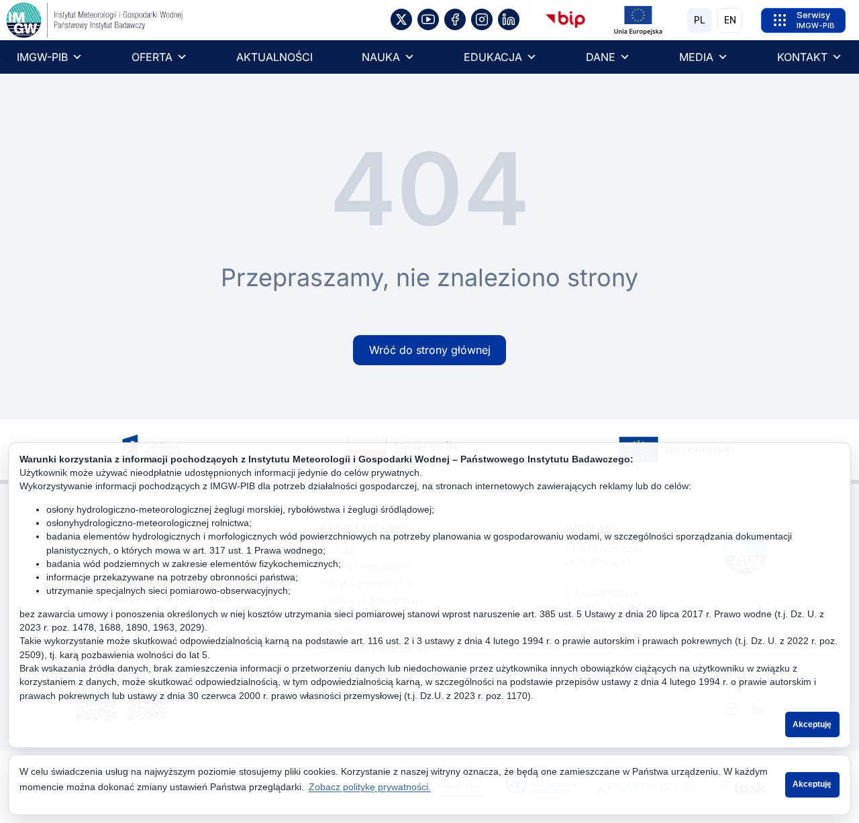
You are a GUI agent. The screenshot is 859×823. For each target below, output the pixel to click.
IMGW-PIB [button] (42, 57)
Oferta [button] (152, 57)
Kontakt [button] (802, 57)
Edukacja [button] (493, 57)
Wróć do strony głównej (430, 350)
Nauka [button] (381, 57)
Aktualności (274, 57)
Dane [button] (600, 57)
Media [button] (696, 57)
